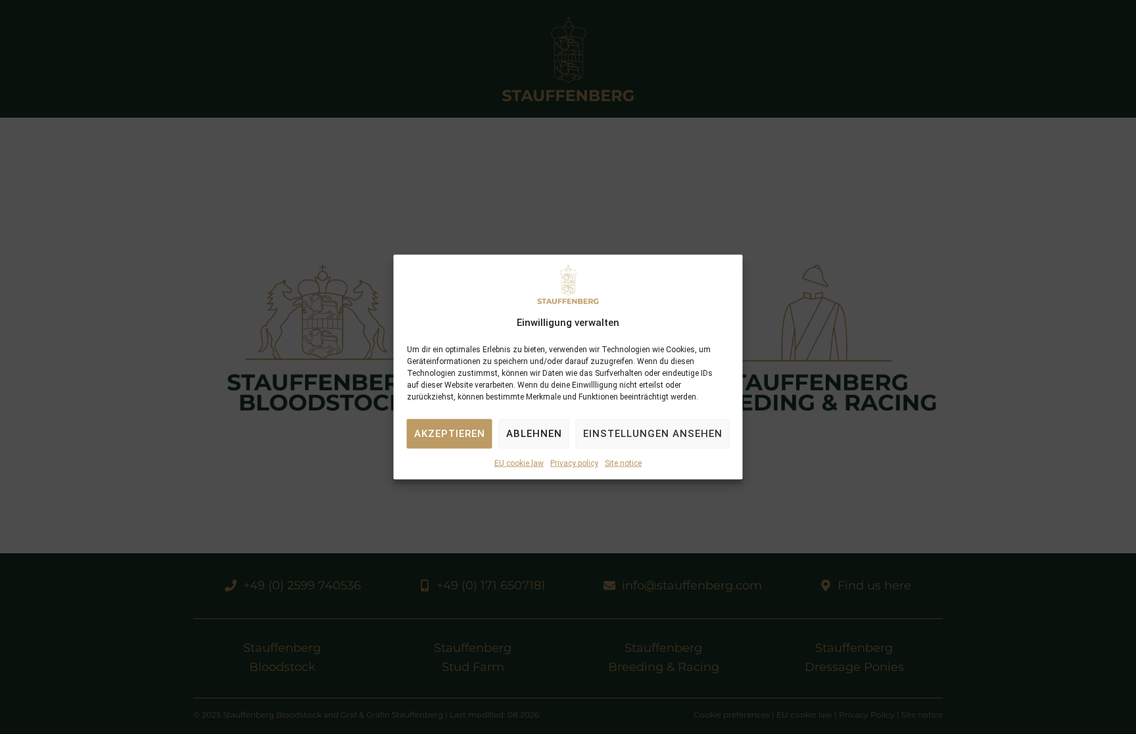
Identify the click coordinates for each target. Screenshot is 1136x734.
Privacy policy (574, 463)
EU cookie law (519, 463)
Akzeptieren (449, 434)
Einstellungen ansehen (652, 434)
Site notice (623, 463)
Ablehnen (534, 434)
